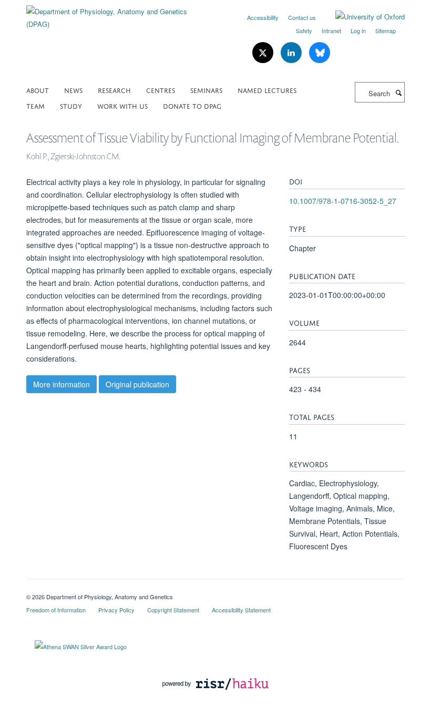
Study (71, 105)
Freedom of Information (56, 610)
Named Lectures (267, 90)
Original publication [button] (137, 384)
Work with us (122, 105)
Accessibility (263, 17)
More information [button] (61, 384)
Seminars (206, 90)
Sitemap (385, 30)
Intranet (331, 30)
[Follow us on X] (263, 53)
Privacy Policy (116, 610)
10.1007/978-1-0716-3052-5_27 (342, 201)
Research (114, 90)
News (73, 90)
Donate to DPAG (192, 105)
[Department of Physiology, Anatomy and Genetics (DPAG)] (117, 14)
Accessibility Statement (241, 610)
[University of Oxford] (362, 17)
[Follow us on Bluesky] (319, 53)
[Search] (398, 92)
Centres (160, 90)
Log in (358, 30)
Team (35, 105)
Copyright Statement (173, 610)
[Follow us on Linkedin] (292, 53)
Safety (304, 30)
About (37, 90)
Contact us (302, 17)
